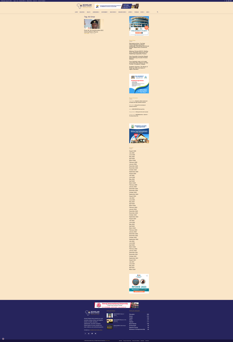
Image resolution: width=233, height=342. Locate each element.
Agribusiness (96, 12)
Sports (130, 12)
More (147, 12)
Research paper (122, 12)
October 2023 (133, 215)
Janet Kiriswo (86, 33)
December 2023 (133, 211)
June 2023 (132, 222)
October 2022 (133, 237)
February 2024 (133, 207)
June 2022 (132, 243)
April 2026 (132, 158)
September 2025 (133, 171)
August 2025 (132, 173)
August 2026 (132, 151)
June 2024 (132, 200)
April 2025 (132, 181)
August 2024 (132, 196)
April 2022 (132, 245)
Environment (104, 12)
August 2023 (132, 218)
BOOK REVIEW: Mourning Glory (138, 109)
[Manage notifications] (3, 339)
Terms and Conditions (135, 340)
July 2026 (131, 153)
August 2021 (132, 260)
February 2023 (133, 230)
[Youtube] (231, 1)
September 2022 (133, 239)
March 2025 (132, 183)
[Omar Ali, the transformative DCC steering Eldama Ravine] (94, 24)
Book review (113, 12)
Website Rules (29, 0)
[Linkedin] (227, 1)
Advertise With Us (22, 0)
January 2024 (133, 209)
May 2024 (132, 202)
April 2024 (132, 203)
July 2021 (131, 262)
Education (82, 12)
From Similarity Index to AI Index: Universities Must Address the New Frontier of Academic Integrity (138, 63)
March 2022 (132, 247)
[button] (157, 12)
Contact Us (35, 0)
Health (88, 12)
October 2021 (133, 256)
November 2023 (133, 213)
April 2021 (132, 267)
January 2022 (133, 250)
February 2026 (133, 162)
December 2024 (133, 188)
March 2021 (132, 269)
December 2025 (133, 166)
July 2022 (131, 241)
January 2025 (133, 187)
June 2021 (132, 264)
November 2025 (133, 168)
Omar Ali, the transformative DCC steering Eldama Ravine (93, 31)
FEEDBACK (136, 12)
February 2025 (133, 185)
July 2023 (131, 220)
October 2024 (133, 192)
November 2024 (133, 190)
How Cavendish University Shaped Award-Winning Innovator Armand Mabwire (138, 57)
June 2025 (132, 177)
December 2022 (133, 234)
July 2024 (131, 198)
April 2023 (132, 226)
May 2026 (132, 156)
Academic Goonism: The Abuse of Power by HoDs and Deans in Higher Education (138, 68)
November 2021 (133, 254)
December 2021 (133, 252)
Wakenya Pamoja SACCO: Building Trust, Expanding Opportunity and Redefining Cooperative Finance (138, 52)
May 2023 (132, 224)
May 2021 (132, 265)
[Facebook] (225, 1)
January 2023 (133, 232)
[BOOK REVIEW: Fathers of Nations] (110, 315)
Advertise (120, 340)
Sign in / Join (16, 0)
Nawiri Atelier (107, 340)
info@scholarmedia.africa (96, 330)
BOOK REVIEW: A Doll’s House (120, 325)
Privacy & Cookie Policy (127, 340)
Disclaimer (142, 340)
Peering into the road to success (142, 111)
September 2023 (133, 217)
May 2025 (132, 179)
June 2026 (132, 155)
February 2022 (133, 249)
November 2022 (133, 235)
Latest (76, 12)
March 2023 (132, 228)
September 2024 (133, 194)
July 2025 (131, 175)
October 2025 (133, 170)
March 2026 (132, 160)
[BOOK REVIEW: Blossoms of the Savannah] (110, 321)
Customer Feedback (41, 0)
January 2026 (133, 164)
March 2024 (132, 205)
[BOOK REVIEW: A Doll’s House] (110, 327)
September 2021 (133, 258)
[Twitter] (229, 1)
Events (142, 12)
